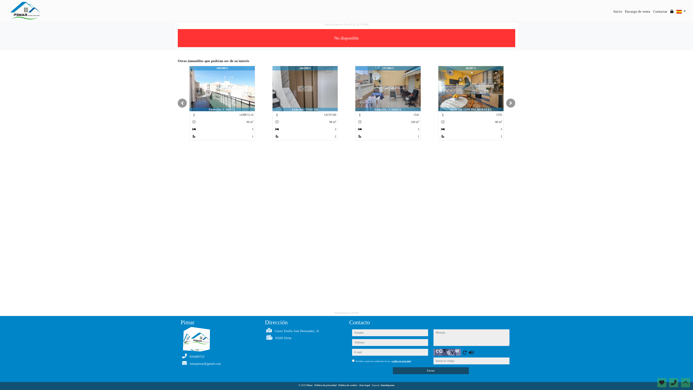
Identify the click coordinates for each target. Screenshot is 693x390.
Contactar (660, 11)
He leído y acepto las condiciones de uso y (383, 361)
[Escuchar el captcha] (471, 352)
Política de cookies (348, 385)
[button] (182, 103)
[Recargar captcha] (464, 352)
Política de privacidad (325, 385)
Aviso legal (365, 385)
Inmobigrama (388, 385)
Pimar (309, 385)
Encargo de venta (637, 11)
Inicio (617, 11)
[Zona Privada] (672, 11)
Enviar (431, 370)
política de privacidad (401, 361)
